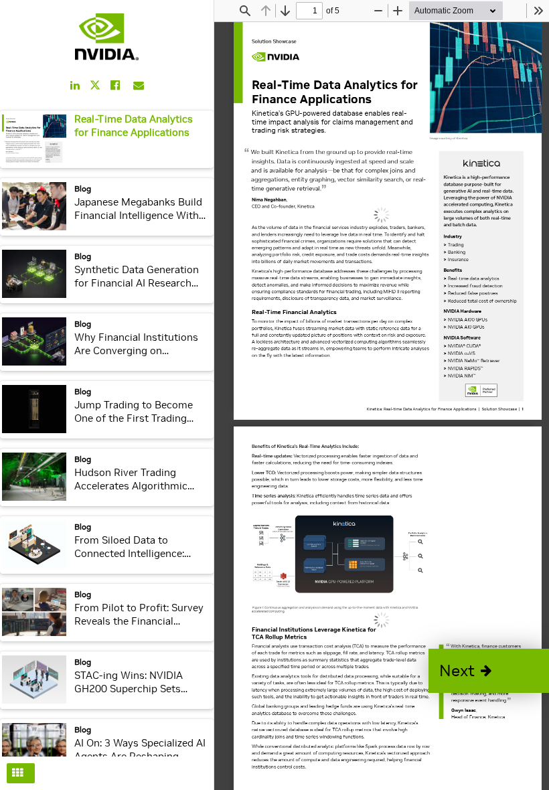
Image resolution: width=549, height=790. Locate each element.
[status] (309, 10)
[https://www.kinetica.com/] (482, 163)
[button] (488, 671)
